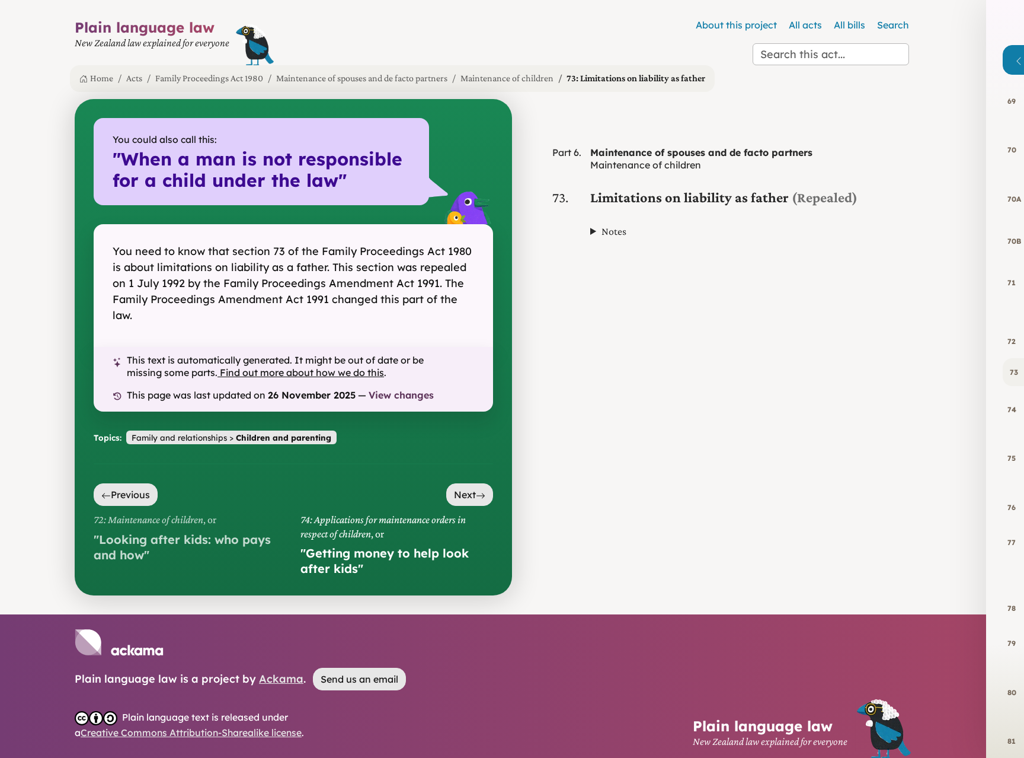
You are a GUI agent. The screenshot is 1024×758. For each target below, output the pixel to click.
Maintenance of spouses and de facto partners (361, 78)
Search (893, 25)
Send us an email (359, 679)
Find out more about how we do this (302, 372)
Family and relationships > (231, 437)
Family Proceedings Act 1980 (209, 78)
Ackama (281, 679)
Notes (613, 231)
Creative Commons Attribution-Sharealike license (191, 732)
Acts (134, 78)
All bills (849, 25)
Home (101, 78)
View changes (401, 395)
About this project (736, 25)
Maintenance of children (506, 78)
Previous (130, 495)
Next (465, 495)
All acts (805, 25)
